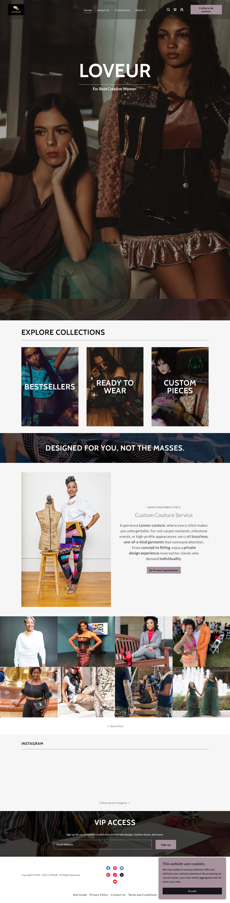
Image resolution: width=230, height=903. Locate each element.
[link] (16, 9)
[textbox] (102, 844)
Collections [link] (122, 10)
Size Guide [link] (80, 894)
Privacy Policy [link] (99, 894)
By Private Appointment (164, 570)
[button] (141, 10)
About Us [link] (103, 10)
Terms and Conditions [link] (142, 894)
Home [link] (88, 10)
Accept (192, 891)
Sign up (166, 844)
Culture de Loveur (206, 9)
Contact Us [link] (118, 894)
